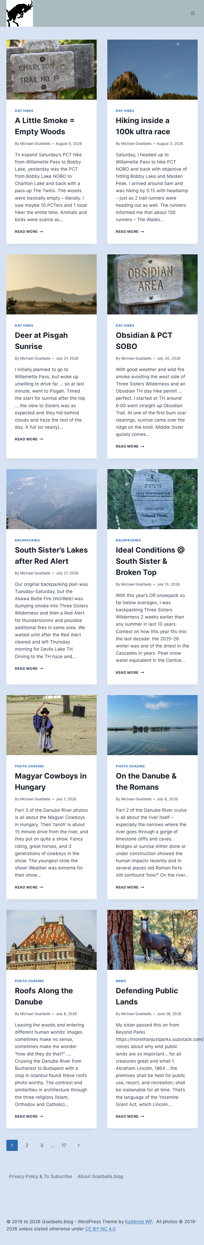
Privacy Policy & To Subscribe (40, 1176)
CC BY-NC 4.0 (100, 1228)
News (121, 981)
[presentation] (51, 70)
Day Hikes (24, 111)
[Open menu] (193, 13)
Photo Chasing (29, 766)
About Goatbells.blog (100, 1176)
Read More (29, 231)
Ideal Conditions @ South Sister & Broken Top (150, 561)
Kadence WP (138, 1221)
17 (64, 1145)
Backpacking (27, 540)
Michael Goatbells (35, 143)
